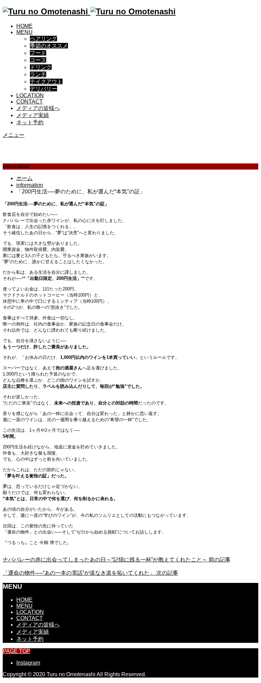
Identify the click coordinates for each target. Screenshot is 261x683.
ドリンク (41, 67)
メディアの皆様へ (38, 108)
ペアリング (43, 39)
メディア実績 (32, 115)
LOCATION (30, 95)
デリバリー (43, 89)
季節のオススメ (49, 46)
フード (38, 53)
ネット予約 (30, 122)
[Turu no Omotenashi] (89, 11)
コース (38, 60)
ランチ (38, 74)
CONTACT (29, 102)
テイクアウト (46, 81)
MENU (24, 32)
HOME (24, 26)
